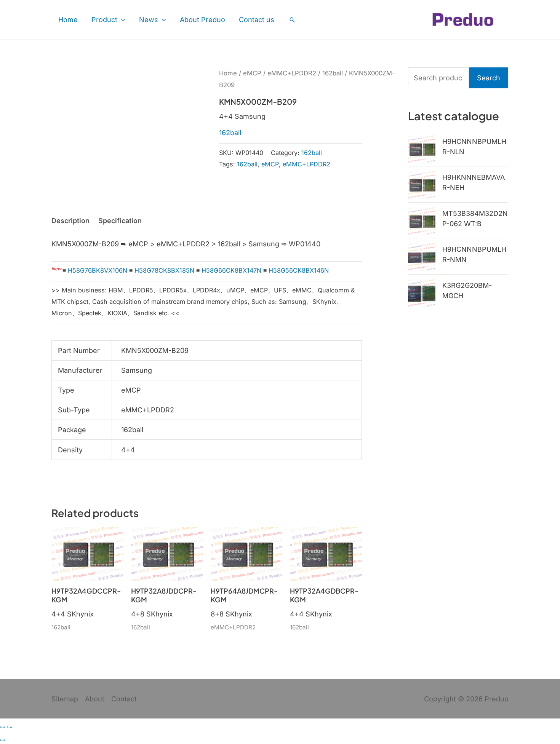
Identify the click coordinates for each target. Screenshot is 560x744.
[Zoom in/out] (1, 727)
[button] (292, 19)
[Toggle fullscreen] (4, 727)
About (94, 699)
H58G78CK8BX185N (164, 270)
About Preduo (202, 20)
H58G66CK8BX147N (231, 270)
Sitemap (64, 699)
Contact (124, 699)
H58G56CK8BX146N (299, 270)
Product (104, 20)
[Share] (7, 727)
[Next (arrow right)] (4, 740)
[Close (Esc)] (11, 727)
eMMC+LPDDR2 (291, 73)
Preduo (497, 699)
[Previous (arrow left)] (1, 740)
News (148, 20)
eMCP (252, 73)
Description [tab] (70, 221)
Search (488, 78)
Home (68, 20)
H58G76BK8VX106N (97, 270)
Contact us (256, 20)
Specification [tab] (120, 221)
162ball (332, 73)
